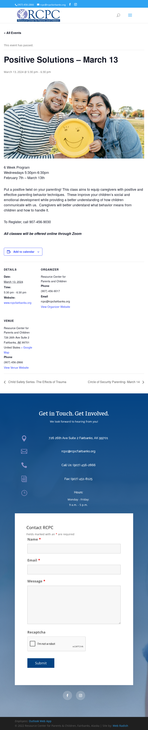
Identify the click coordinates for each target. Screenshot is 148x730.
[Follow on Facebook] (67, 695)
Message (36, 581)
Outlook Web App (40, 721)
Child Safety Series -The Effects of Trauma (37, 382)
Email (33, 560)
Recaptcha (36, 632)
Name (34, 539)
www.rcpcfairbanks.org (17, 303)
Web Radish (120, 726)
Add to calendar (23, 252)
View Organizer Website (55, 307)
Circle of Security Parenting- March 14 (114, 382)
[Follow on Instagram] (80, 695)
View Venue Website (16, 367)
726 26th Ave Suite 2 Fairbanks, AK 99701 (78, 438)
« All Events (12, 33)
